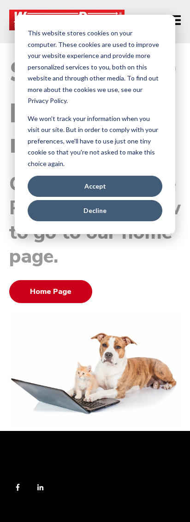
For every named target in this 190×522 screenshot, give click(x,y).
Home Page (50, 292)
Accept (95, 186)
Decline (95, 210)
